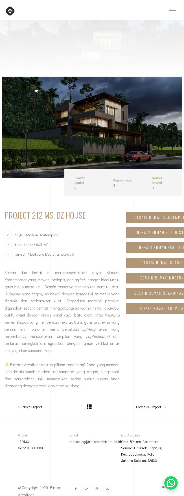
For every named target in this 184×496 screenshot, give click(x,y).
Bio (164, 487)
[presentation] (11, 170)
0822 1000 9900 (31, 447)
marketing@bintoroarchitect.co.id (95, 441)
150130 (23, 441)
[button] (171, 483)
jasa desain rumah (19, 371)
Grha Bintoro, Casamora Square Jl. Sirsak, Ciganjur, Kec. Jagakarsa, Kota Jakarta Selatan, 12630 (141, 451)
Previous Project (149, 407)
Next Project (32, 407)
